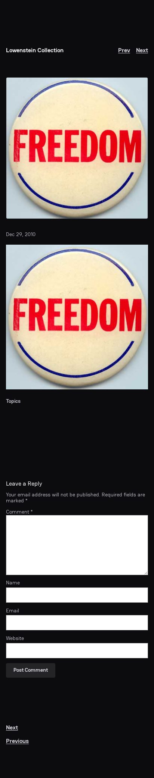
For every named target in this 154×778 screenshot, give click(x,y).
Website (15, 638)
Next (142, 50)
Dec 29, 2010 (21, 234)
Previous (17, 741)
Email (12, 611)
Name (13, 583)
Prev (124, 50)
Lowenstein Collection (35, 50)
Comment (19, 512)
